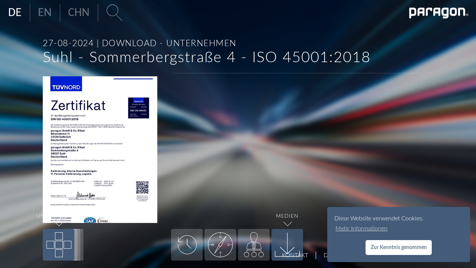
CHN (79, 13)
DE (15, 13)
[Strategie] (220, 245)
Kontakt (295, 255)
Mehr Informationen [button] (361, 229)
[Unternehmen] (58, 245)
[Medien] (287, 245)
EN (45, 13)
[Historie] (187, 245)
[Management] (254, 245)
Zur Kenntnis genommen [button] (399, 247)
